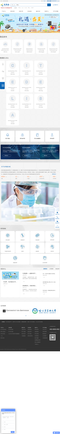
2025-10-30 (45, 275)
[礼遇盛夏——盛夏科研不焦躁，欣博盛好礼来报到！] (30, 281)
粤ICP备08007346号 (22, 349)
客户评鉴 (23, 331)
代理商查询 (45, 338)
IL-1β (26, 7)
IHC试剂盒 (3, 333)
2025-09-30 (45, 283)
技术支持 (23, 333)
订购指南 (23, 335)
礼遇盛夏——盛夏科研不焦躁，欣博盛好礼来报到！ (30, 273)
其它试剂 (2, 338)
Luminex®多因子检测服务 (13, 333)
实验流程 (36, 331)
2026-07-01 (25, 275)
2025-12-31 (25, 287)
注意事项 (36, 335)
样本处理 (36, 329)
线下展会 (30, 333)
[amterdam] (16, 311)
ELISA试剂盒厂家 (8, 321)
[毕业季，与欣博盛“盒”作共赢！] (10, 276)
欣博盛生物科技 (23, 321)
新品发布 (57, 268)
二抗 (1, 335)
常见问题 (36, 333)
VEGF (32, 7)
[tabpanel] (30, 23)
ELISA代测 (10, 331)
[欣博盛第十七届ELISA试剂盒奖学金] (30, 23)
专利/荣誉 (45, 331)
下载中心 (36, 344)
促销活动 (45, 268)
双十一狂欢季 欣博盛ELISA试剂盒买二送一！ (49, 273)
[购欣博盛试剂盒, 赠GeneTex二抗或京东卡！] (49, 286)
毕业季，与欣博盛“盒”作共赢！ (10, 281)
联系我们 (44, 333)
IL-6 (22, 7)
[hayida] (44, 311)
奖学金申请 (30, 335)
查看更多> (54, 174)
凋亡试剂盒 (3, 331)
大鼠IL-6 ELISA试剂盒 (31, 321)
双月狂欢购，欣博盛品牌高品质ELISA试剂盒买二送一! (49, 290)
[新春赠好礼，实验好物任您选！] (30, 294)
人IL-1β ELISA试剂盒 (39, 321)
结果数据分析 (37, 340)
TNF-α (19, 7)
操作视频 (36, 338)
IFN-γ (29, 7)
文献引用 (21, 11)
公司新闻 (51, 268)
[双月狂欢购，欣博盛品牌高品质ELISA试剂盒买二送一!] (49, 294)
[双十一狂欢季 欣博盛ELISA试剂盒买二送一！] (49, 277)
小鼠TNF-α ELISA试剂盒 (16, 321)
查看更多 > (7, 155)
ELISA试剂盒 (3, 329)
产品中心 (4, 11)
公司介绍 (44, 329)
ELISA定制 (10, 329)
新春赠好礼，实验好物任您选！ (30, 285)
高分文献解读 (37, 342)
